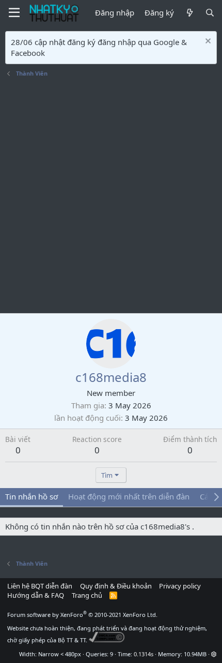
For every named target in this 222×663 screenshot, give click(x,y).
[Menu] (14, 13)
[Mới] (189, 12)
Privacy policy (180, 586)
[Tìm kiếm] (210, 12)
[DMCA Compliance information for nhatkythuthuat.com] (106, 640)
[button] (214, 654)
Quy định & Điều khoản (116, 586)
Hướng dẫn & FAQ (35, 595)
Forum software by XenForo (82, 614)
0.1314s (143, 654)
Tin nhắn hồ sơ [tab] (31, 496)
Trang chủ (87, 595)
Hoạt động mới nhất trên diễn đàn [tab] (128, 496)
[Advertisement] (111, 196)
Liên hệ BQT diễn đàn (39, 586)
